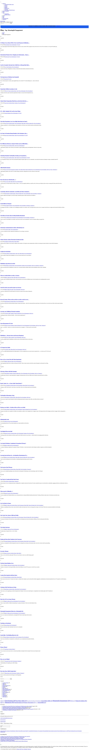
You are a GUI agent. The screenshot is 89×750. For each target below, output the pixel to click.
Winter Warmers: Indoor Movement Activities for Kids (11, 239)
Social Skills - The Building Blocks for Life (9, 635)
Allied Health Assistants (5, 167)
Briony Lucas (7, 457)
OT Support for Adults (5, 347)
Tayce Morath (7, 217)
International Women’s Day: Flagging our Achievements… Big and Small (14, 707)
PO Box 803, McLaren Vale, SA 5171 (6, 716)
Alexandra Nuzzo (8, 661)
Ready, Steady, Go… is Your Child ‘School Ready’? (11, 383)
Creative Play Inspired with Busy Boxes (8, 575)
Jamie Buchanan (7, 301)
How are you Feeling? (5, 659)
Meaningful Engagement (61, 700)
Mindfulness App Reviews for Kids (7, 263)
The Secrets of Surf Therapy (6, 467)
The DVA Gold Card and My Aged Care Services (10, 287)
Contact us (29, 749)
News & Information (13, 44)
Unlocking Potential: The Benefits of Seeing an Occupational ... (13, 155)
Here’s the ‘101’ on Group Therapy (7, 599)
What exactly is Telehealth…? (6, 491)
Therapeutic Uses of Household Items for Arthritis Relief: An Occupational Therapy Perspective (16, 739)
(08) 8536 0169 (2, 721)
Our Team (6, 9)
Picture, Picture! (3, 647)
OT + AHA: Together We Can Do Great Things (10, 111)
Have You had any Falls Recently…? (8, 179)
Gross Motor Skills (47, 700)
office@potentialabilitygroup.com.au (6, 718)
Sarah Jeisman (7, 193)
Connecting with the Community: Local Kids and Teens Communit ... (15, 191)
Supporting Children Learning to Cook (8, 89)
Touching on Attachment (5, 623)
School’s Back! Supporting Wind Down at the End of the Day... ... (14, 101)
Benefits (6, 7)
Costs (3, 12)
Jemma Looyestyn (8, 325)
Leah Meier (6, 241)
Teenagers (39, 193)
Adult (16, 145)
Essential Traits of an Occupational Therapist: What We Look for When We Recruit (14, 741)
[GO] (0, 24)
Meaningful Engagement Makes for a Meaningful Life (11, 611)
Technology (54, 169)
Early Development (18, 123)
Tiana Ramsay (7, 373)
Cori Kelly (6, 229)
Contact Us (4, 19)
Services (6, 5)
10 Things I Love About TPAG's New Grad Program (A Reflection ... (15, 42)
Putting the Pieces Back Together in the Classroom (11, 539)
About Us (4, 3)
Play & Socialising (37, 123)
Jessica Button (6, 205)
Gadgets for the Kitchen (5, 251)
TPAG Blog (4, 696)
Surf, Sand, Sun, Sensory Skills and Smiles (9, 515)
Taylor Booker (7, 44)
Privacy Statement (24, 749)
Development (10, 700)
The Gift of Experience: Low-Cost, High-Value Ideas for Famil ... (14, 121)
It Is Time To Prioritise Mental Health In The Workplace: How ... (14, 133)
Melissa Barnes (7, 673)
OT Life (18, 44)
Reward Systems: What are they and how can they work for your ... (14, 299)
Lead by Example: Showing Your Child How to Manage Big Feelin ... (15, 65)
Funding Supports (7, 14)
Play (4, 702)
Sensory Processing (29, 702)
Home (3, 32)
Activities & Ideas (11, 123)
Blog (3, 16)
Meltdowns (73, 700)
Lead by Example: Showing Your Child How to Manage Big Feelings (13, 708)
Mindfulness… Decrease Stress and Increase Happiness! (12, 335)
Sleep (51, 169)
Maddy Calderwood (8, 277)
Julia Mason (7, 589)
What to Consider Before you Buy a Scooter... (10, 275)
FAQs (3, 11)
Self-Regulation (19, 702)
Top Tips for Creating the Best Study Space (9, 479)
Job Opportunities (5, 18)
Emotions (16, 169)
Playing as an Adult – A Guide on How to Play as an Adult (12, 407)
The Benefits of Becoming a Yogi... (7, 395)
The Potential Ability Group (9, 4)
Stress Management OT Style (6, 323)
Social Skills (42, 702)
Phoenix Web (19, 749)
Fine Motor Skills (21, 700)
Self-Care (48, 169)
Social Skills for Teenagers (5, 203)
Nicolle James (7, 56)
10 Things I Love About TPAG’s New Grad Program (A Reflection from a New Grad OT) (17, 706)
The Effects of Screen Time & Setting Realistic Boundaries (12, 215)
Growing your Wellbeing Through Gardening (10, 311)
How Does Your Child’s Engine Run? (8, 671)
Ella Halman (7, 265)
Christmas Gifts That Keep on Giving (8, 587)
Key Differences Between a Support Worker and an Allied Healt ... (14, 143)
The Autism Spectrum (5, 527)
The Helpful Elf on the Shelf (6, 431)
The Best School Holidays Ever (6, 563)
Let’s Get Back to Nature (5, 503)
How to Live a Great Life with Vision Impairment (10, 359)
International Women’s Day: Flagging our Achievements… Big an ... (14, 54)
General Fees (7, 13)
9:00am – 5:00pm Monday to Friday (6, 723)
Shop (3, 17)
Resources (9, 702)
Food (19, 169)
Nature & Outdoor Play (30, 123)
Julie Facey (6, 337)
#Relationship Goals (4, 419)
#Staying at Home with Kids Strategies (8, 371)
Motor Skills (24, 123)
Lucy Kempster (7, 385)
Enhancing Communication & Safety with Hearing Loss (12, 227)
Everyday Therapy (4, 551)
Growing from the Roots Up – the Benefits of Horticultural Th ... (14, 455)
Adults (16, 135)
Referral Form (7, 8)
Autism (2, 700)
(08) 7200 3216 (2, 719)
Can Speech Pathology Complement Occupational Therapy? (13, 443)
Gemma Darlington (7, 113)
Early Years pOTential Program (10, 10)
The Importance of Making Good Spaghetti (9, 77)
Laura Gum (6, 123)
